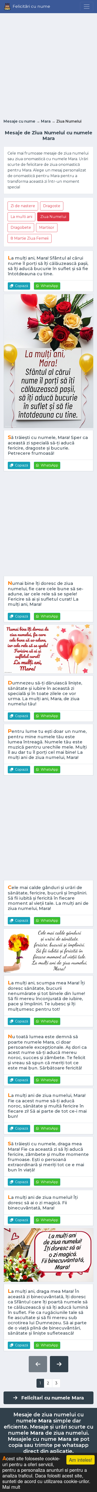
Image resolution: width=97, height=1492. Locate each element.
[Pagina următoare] (59, 1364)
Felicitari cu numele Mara (52, 1398)
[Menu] (86, 6)
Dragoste (51, 206)
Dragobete (21, 227)
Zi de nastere (23, 206)
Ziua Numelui (53, 216)
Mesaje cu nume (19, 121)
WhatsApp (49, 286)
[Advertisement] (48, 64)
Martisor (46, 227)
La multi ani (21, 216)
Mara (46, 121)
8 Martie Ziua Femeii (29, 238)
